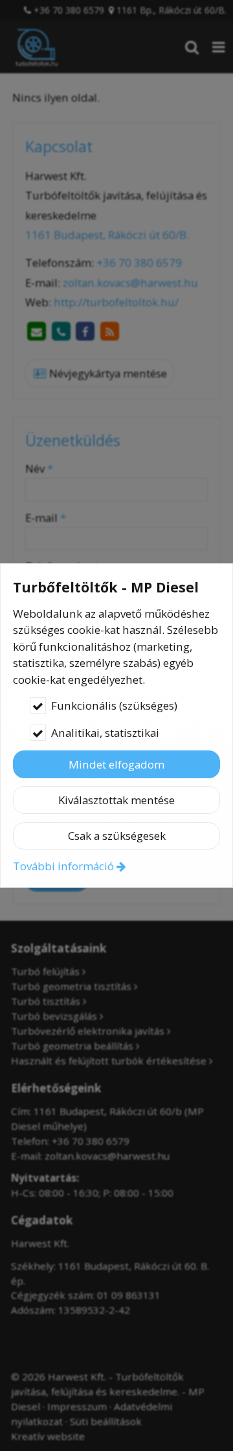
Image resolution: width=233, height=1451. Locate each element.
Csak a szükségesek (117, 835)
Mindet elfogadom (116, 764)
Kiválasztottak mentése (116, 800)
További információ (63, 866)
